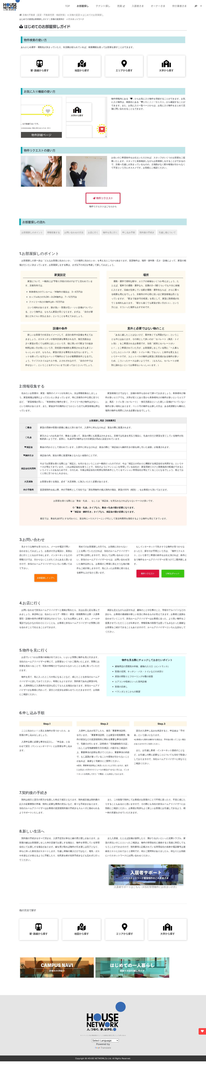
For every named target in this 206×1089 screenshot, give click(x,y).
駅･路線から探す (40, 70)
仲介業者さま (179, 6)
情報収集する (53, 232)
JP (196, 6)
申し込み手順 (128, 232)
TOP (67, 6)
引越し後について (167, 232)
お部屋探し (83, 6)
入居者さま (138, 6)
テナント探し (103, 6)
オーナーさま (158, 6)
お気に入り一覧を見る (153, 102)
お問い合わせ (122, 1035)
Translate (106, 1047)
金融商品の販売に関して (109, 1035)
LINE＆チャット (173, 574)
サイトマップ (83, 1035)
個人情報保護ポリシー (95, 1035)
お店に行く (93, 232)
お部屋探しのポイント (32, 232)
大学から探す (166, 70)
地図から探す (82, 70)
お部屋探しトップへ (46, 578)
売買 (120, 6)
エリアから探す (124, 70)
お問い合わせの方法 (73, 232)
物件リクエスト (104, 198)
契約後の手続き (146, 232)
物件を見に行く (110, 232)
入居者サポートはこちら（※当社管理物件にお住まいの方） (146, 886)
